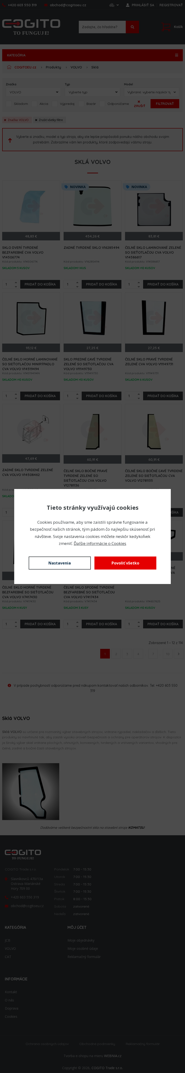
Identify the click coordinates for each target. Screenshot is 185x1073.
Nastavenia (59, 563)
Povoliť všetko (125, 563)
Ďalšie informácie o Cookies (100, 543)
